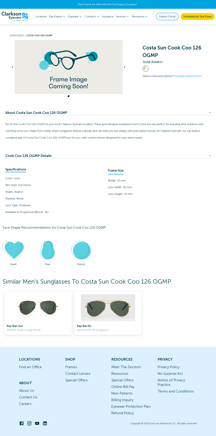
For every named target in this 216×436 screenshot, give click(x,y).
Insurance (108, 16)
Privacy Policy (168, 367)
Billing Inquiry (122, 400)
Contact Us (28, 397)
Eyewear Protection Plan (131, 406)
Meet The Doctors (126, 367)
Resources (119, 373)
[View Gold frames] (145, 69)
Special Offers (76, 380)
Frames (71, 367)
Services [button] (121, 16)
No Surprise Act (170, 373)
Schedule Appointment (188, 76)
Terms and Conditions (176, 391)
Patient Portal (167, 16)
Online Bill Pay (122, 387)
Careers (25, 404)
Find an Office (30, 367)
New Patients (121, 393)
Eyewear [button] (73, 16)
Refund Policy (122, 413)
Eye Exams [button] (55, 16)
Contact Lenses (77, 373)
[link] (38, 313)
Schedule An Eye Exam (197, 16)
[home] (14, 16)
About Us (26, 390)
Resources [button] (138, 16)
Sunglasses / (17, 35)
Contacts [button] (90, 16)
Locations (41, 16)
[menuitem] (57, 16)
